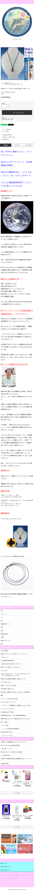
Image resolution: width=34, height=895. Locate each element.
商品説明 (6, 145)
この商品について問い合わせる (8, 137)
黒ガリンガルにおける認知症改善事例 (10, 745)
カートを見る (20, 873)
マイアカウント (4, 873)
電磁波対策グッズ (4, 88)
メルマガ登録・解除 (26, 882)
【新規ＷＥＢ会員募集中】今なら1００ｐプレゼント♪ (14, 742)
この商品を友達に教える (7, 134)
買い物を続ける (5, 139)
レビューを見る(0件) (6, 129)
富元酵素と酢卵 (5, 763)
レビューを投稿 (5, 131)
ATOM (18, 884)
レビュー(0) (28, 145)
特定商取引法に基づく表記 (7, 119)
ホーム (3, 84)
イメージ (17, 145)
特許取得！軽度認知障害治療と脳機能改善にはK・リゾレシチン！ (16, 759)
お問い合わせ (3, 876)
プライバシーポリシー (18, 882)
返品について (4, 117)
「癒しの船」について (6, 748)
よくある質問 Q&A (5, 755)
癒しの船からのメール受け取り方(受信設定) (12, 752)
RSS (15, 884)
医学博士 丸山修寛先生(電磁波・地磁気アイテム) (13, 84)
